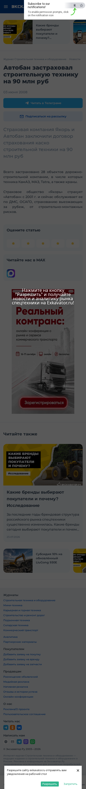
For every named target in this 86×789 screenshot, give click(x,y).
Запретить (70, 784)
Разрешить (49, 784)
